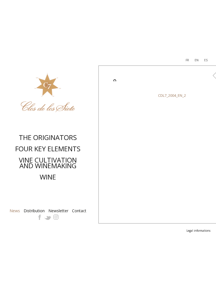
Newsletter (58, 211)
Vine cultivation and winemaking (48, 162)
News (15, 211)
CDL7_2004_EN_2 (172, 95)
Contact (79, 211)
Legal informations (198, 231)
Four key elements (47, 148)
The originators (48, 137)
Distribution (34, 211)
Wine (48, 176)
